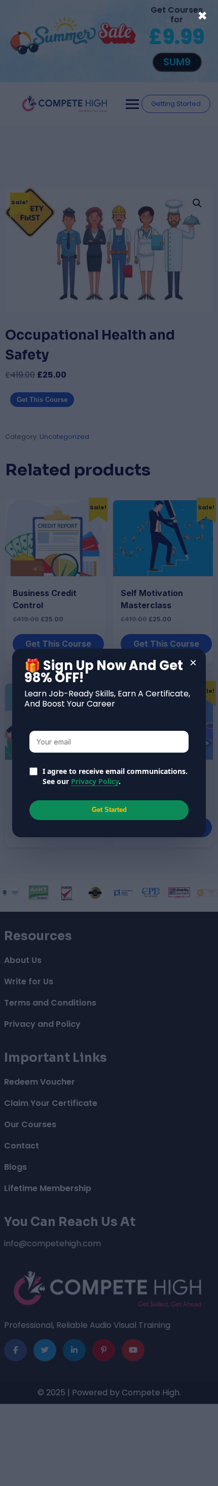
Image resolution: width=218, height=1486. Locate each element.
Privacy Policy (95, 781)
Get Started (109, 809)
